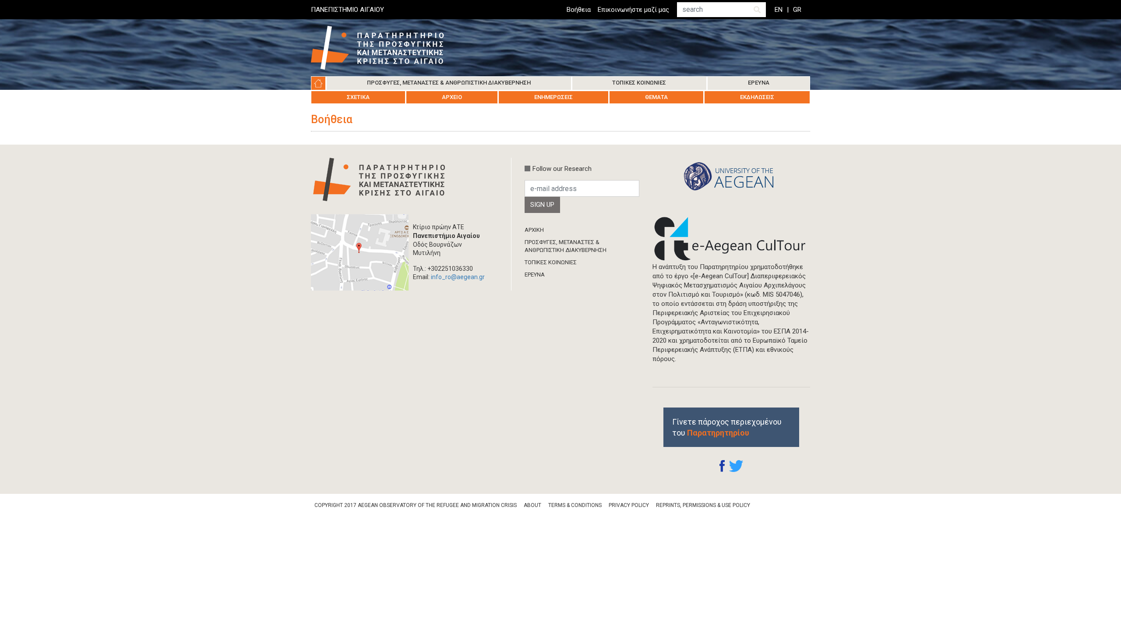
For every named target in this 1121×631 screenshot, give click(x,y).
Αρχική (318, 83)
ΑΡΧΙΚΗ (534, 230)
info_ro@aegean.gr (458, 276)
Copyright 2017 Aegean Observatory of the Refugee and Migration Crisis (415, 505)
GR (797, 10)
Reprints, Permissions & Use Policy (703, 505)
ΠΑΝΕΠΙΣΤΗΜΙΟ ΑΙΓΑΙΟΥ (347, 10)
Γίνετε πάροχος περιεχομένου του (727, 427)
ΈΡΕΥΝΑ (535, 274)
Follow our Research (562, 169)
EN (779, 10)
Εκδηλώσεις (757, 97)
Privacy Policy (629, 505)
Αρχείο (452, 97)
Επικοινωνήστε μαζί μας (633, 10)
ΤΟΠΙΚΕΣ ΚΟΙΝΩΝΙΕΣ (551, 262)
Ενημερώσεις (553, 97)
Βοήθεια (579, 10)
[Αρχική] (384, 48)
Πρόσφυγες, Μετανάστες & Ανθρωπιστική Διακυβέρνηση (449, 82)
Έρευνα (758, 82)
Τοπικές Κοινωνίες (639, 82)
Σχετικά (358, 97)
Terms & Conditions (575, 505)
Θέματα (656, 97)
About (532, 505)
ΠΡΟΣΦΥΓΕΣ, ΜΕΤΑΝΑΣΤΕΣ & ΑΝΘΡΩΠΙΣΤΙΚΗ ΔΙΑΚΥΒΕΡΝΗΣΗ (565, 246)
